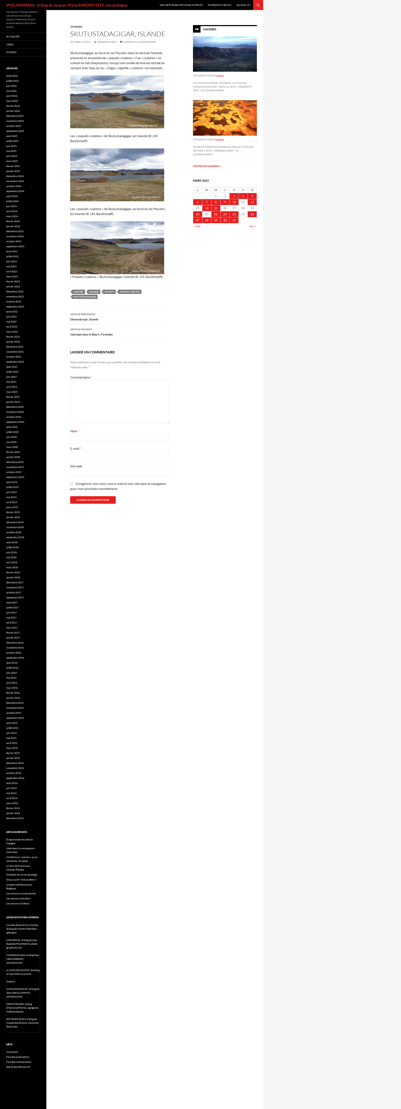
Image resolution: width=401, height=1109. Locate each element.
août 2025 (12, 136)
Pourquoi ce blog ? (220, 5)
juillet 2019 (12, 487)
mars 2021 (12, 391)
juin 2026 (11, 85)
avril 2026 (11, 95)
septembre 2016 (15, 657)
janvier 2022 (13, 341)
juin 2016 (11, 672)
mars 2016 (12, 687)
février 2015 (13, 753)
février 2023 (13, 281)
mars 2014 (12, 803)
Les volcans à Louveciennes (21, 893)
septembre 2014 (15, 778)
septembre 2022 (15, 306)
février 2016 (13, 692)
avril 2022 (11, 326)
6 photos (219, 75)
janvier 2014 (13, 813)
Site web (76, 466)
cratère (79, 291)
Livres (10, 44)
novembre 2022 (15, 296)
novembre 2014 (15, 768)
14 (206, 208)
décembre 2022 (15, 291)
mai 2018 (11, 557)
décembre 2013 (15, 818)
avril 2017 (11, 622)
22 (215, 214)
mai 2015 (11, 737)
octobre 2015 (13, 712)
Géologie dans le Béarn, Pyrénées (91, 332)
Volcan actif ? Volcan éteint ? (21, 879)
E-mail (75, 448)
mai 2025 (11, 151)
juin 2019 (11, 492)
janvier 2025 (13, 171)
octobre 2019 (13, 472)
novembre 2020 (15, 411)
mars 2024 (12, 216)
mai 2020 (11, 442)
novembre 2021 (15, 351)
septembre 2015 (15, 717)
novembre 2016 (15, 647)
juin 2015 (11, 732)
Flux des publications (17, 1056)
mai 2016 (11, 677)
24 (234, 214)
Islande (94, 291)
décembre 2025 (15, 115)
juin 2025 (11, 146)
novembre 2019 (15, 467)
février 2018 (13, 572)
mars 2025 (12, 161)
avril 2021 (11, 386)
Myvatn (109, 291)
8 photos (219, 139)
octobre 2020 (13, 416)
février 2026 (13, 105)
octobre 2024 (13, 186)
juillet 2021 (12, 371)
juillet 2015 (12, 727)
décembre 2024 (15, 176)
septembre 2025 (15, 131)
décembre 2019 (15, 462)
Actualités (12, 36)
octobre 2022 (13, 301)
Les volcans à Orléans (17, 903)
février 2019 (13, 512)
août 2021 (12, 366)
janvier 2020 (13, 457)
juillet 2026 (12, 80)
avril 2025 (11, 156)
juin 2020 (11, 437)
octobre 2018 (13, 532)
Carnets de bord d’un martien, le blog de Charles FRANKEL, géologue (22, 928)
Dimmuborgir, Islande (84, 317)
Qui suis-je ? (243, 5)
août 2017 (12, 602)
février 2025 (13, 166)
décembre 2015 (15, 702)
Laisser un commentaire (139, 41)
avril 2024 (11, 211)
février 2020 (13, 452)
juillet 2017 (12, 607)
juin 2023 (11, 261)
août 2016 (12, 662)
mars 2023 (12, 276)
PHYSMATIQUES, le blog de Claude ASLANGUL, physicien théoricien (22, 1022)
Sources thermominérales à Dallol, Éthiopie (223, 146)
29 (215, 220)
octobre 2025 (13, 125)
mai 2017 (11, 617)
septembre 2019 (15, 477)
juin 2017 (11, 612)
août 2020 (12, 426)
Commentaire (81, 377)
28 (206, 220)
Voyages (76, 26)
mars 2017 (12, 627)
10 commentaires (212, 90)
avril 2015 (11, 742)
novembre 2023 (15, 236)
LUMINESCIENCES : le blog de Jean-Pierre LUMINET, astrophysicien (22, 992)
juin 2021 (11, 376)
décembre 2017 (15, 582)
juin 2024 (11, 206)
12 (252, 202)
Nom (74, 431)
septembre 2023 (15, 246)
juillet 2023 (12, 256)
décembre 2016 (15, 642)
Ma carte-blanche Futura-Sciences (181, 5)
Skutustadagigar (85, 296)
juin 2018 (11, 552)
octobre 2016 (13, 652)
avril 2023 (11, 271)
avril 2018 (11, 562)
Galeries (209, 29)
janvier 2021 (13, 401)
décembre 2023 (15, 231)
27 (197, 220)
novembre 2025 (15, 120)
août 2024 (12, 196)
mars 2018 (12, 567)
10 (234, 202)
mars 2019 (12, 507)
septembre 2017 (15, 597)
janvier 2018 (13, 577)
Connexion (12, 1051)
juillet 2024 (12, 201)
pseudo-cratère (130, 291)
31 (234, 220)
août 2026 (12, 75)
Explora (10, 981)
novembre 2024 (15, 181)
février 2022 (13, 336)
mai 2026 (11, 90)
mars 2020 (12, 447)
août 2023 (12, 251)
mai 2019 (11, 497)
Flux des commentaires (18, 1061)
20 (197, 214)
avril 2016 (11, 682)
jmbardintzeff (107, 41)
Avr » (252, 226)
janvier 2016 (13, 697)
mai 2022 (11, 321)
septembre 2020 (15, 421)
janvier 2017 (13, 637)
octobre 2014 (13, 773)
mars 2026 (12, 100)
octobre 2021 (13, 356)
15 (215, 208)
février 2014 (13, 808)
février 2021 (13, 396)
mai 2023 (11, 266)
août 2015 (12, 722)
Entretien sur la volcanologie (21, 874)
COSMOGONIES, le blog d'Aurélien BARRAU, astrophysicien (23, 958)
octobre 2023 (13, 241)
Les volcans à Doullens (18, 898)
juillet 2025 (12, 141)
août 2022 (12, 311)
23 (225, 214)
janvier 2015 (13, 758)
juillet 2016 (12, 667)
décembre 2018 (15, 522)
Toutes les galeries (208, 166)
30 (225, 220)
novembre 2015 (15, 707)
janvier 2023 (13, 286)
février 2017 (13, 632)
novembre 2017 (15, 587)
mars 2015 (12, 748)
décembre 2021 (15, 346)
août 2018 (12, 542)
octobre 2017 (13, 592)
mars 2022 (12, 331)
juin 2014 (11, 788)
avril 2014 (11, 798)
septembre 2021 (15, 361)
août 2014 (12, 783)
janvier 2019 (13, 517)
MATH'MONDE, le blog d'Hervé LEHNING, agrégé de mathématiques (22, 1007)
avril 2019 (11, 502)
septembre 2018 (15, 537)
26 (252, 214)
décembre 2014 (15, 763)
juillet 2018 (12, 547)
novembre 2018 (15, 527)
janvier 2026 (13, 110)
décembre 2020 (15, 406)
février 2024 (13, 221)
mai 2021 (11, 381)
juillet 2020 (12, 431)
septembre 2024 (15, 191)
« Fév (197, 226)
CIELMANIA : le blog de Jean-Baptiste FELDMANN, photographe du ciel (22, 943)
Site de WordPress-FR (18, 1066)
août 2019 (12, 482)
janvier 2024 (13, 226)
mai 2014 (11, 793)
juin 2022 (11, 316)
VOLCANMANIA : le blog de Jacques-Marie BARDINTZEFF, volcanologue (66, 5)
